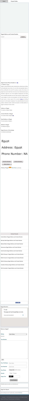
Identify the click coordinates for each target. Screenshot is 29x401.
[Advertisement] (14, 17)
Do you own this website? (9, 315)
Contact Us (13, 399)
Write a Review (7, 164)
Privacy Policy (8, 399)
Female (15, 373)
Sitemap (18, 399)
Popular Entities (14, 1)
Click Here (14, 167)
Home (4, 1)
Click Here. (20, 392)
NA (17, 82)
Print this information (18, 161)
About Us (3, 399)
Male (11, 373)
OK (23, 315)
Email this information (7, 161)
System (21, 99)
